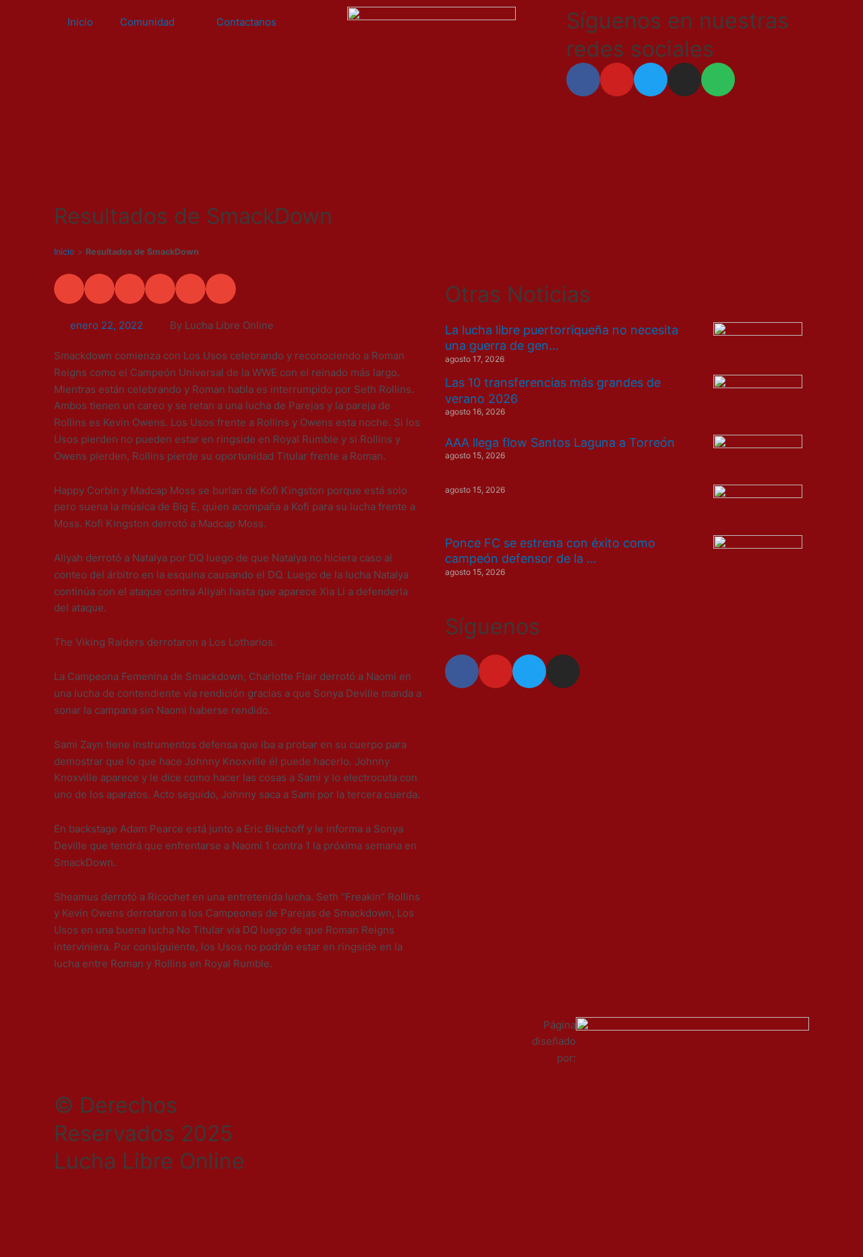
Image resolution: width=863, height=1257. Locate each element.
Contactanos (246, 22)
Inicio (80, 22)
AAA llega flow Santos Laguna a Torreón (560, 442)
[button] (69, 289)
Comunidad (147, 22)
